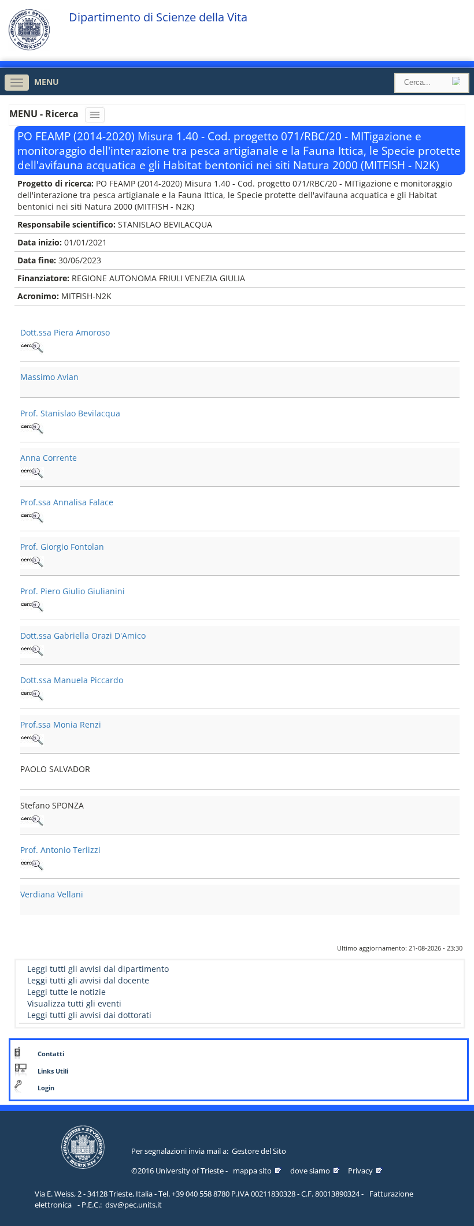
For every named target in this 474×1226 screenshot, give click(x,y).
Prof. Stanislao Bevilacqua (70, 413)
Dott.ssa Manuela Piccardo (71, 680)
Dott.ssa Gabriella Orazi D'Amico (83, 635)
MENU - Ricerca (45, 113)
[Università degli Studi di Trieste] (29, 47)
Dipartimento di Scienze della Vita (158, 17)
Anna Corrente (48, 457)
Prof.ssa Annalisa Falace (66, 502)
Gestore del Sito (259, 1151)
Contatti (51, 1054)
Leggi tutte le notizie (66, 991)
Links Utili (53, 1071)
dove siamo (310, 1170)
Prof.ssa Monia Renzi (60, 724)
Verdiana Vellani (51, 894)
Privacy (360, 1170)
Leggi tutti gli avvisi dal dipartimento (98, 968)
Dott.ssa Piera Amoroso (65, 332)
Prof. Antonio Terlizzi (60, 849)
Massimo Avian (49, 376)
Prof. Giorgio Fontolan (62, 546)
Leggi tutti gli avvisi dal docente (88, 980)
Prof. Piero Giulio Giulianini (72, 591)
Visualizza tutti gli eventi (74, 1003)
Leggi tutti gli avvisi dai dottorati (89, 1014)
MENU (46, 81)
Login (46, 1088)
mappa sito (252, 1170)
